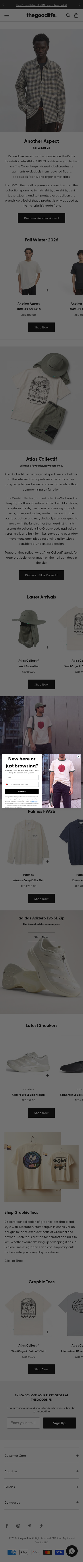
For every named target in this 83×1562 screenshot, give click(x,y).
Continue (21, 791)
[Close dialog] (78, 756)
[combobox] (8, 784)
